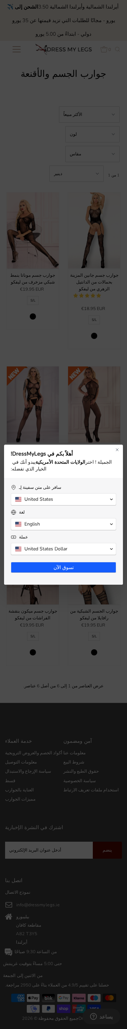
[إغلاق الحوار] (117, 449)
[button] (63, 499)
